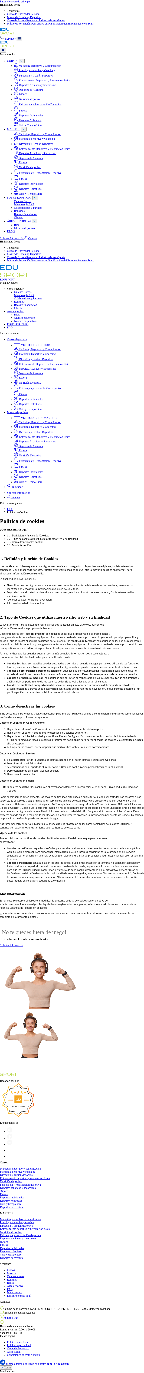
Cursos (11, 1269)
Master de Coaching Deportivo (24, 17)
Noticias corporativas (25, 321)
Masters (11, 1273)
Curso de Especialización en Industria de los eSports (36, 20)
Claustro (18, 217)
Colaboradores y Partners (28, 207)
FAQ (10, 327)
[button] (30, 238)
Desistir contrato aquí (19, 1295)
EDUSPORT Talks (17, 324)
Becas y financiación (25, 214)
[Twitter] (9, 1156)
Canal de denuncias (18, 1348)
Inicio (10, 509)
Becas (10, 1282)
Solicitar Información (12, 238)
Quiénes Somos (22, 201)
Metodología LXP (24, 204)
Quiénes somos (15, 1276)
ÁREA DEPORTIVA (19, 221)
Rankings (19, 210)
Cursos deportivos (17, 339)
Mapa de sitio (14, 1292)
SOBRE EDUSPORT (19, 197)
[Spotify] (9, 1150)
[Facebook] (9, 1137)
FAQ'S (11, 231)
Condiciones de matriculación (23, 1354)
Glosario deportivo (24, 228)
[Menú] (19, 39)
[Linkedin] (9, 1144)
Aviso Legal (14, 1351)
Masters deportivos (17, 412)
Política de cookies (17, 1342)
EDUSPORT (7, 279)
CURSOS (12, 60)
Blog (16, 224)
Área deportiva (15, 311)
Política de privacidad (19, 1345)
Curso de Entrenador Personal (23, 13)
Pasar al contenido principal (15, 1)
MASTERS (13, 129)
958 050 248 (11, 1317)
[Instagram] (9, 1131)
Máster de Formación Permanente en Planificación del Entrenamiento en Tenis (50, 23)
